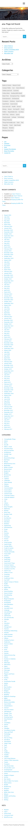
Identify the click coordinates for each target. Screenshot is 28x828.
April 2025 (7, 245)
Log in (5, 811)
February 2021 (8, 339)
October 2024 (8, 256)
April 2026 (7, 222)
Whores (6, 794)
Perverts (6, 672)
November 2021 (8, 322)
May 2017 (6, 423)
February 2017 (8, 429)
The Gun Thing (8, 737)
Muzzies (6, 651)
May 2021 (6, 333)
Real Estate (7, 689)
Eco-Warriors (7, 518)
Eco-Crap (6, 516)
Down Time (5, 96)
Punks (5, 679)
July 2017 (6, 419)
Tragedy (6, 754)
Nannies (6, 653)
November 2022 (8, 299)
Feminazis (7, 536)
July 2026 (6, 217)
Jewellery (6, 606)
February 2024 (8, 271)
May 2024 (6, 266)
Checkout (6, 143)
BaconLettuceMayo (9, 458)
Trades (6, 751)
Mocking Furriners (9, 640)
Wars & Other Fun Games (11, 781)
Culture (6, 503)
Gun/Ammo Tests (9, 578)
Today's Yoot (7, 743)
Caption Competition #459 (11, 49)
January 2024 (8, 273)
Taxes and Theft (8, 732)
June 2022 (7, 309)
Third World (7, 741)
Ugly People (17, 125)
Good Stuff (7, 561)
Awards (6, 456)
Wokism (6, 798)
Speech (6, 724)
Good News (5, 104)
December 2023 (8, 275)
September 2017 (8, 416)
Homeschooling (8, 591)
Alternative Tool (8, 53)
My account (7, 145)
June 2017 (7, 421)
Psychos (6, 677)
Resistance (7, 692)
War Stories (7, 779)
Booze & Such (16, 85)
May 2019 (6, 378)
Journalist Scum (8, 608)
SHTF (5, 721)
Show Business (8, 719)
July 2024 (6, 262)
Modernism (7, 642)
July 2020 (6, 352)
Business (6, 476)
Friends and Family (9, 551)
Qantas (6, 683)
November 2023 (8, 277)
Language (6, 610)
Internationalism (8, 604)
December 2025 (8, 230)
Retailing (6, 694)
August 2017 (7, 418)
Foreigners (5, 101)
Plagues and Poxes (9, 674)
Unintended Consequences (11, 771)
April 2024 (7, 267)
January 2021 (8, 341)
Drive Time (7, 512)
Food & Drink (7, 544)
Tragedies (5, 125)
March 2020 (7, 359)
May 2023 (6, 288)
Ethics (5, 531)
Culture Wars (6, 93)
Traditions (6, 752)
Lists (5, 621)
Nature (6, 657)
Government (13, 104)
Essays (6, 529)
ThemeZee (21, 824)
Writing (6, 799)
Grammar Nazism (9, 565)
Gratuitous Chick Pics (10, 567)
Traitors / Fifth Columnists (11, 760)
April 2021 (7, 335)
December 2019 (8, 365)
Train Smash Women (9, 758)
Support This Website (10, 149)
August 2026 (7, 215)
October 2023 (8, 279)
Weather (11, 127)
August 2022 (7, 305)
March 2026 (7, 224)
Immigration (7, 600)
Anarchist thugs (8, 448)
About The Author (9, 151)
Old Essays (7, 662)
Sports (17, 114)
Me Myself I (16, 109)
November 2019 (8, 367)
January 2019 (8, 386)
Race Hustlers (8, 687)
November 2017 (8, 412)
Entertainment (6, 98)
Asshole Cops (7, 454)
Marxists (6, 632)
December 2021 (8, 320)
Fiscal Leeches (8, 542)
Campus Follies (6, 88)
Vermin (6, 777)
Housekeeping (8, 595)
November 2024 (8, 254)
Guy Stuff (6, 580)
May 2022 (6, 311)
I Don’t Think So (8, 45)
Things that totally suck (8, 122)
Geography (7, 557)
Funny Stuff (7, 553)
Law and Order (8, 612)
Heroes (19, 106)
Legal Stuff (7, 613)
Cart (5, 141)
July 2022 (6, 307)
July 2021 (6, 329)
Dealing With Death (16, 93)
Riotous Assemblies (9, 702)
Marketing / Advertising (10, 630)
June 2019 (7, 376)
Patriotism (7, 668)
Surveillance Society (9, 730)
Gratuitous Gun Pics (9, 568)
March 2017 (7, 427)
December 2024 (8, 252)
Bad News (7, 459)
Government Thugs (9, 563)
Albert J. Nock (8, 446)
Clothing (6, 486)
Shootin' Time (8, 713)
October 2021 (8, 324)
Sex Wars (21, 112)
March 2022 (7, 314)
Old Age (6, 660)
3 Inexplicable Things (10, 439)
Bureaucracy (7, 475)
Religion (6, 690)
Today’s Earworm (8, 51)
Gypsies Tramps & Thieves (11, 582)
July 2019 (6, 374)
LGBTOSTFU (7, 615)
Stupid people (6, 117)
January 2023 (8, 296)
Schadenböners (8, 705)
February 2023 (8, 294)
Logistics (6, 625)
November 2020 (8, 344)
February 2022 (8, 316)
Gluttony (12, 101)
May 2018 (6, 401)
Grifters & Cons (8, 572)
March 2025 (7, 247)
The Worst (7, 739)
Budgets (6, 473)
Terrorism (6, 736)
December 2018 (8, 388)
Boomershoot (8, 469)
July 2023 (6, 284)
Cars (13, 88)
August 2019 (7, 373)
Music (22, 109)
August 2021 (7, 327)
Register (6, 809)
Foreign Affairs (8, 546)
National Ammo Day (9, 655)
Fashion (6, 535)
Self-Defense (7, 711)
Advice (6, 441)
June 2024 (7, 264)
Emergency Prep (14, 96)
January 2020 (8, 363)
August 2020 (7, 350)
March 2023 (7, 292)
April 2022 (7, 312)
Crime (5, 499)
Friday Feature (8, 550)
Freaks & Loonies (8, 548)
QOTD (5, 685)
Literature (7, 623)
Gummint (6, 576)
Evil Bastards (15, 98)
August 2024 (7, 260)
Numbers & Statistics (10, 659)
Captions (6, 478)
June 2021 (7, 331)
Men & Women (8, 636)
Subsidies (6, 728)
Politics (4, 112)
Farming (6, 533)
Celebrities (7, 480)
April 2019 (7, 380)
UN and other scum (9, 767)
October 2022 (8, 301)
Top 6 (5, 747)
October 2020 (8, 346)
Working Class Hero (7, 130)
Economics (7, 520)
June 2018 (7, 399)
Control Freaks (8, 493)
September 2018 (8, 393)
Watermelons (8, 782)
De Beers (6, 505)
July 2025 (6, 239)
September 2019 (8, 371)
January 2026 (8, 228)
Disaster (6, 510)
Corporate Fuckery (9, 495)
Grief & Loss (7, 570)
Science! (6, 707)
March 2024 (7, 269)
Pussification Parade (9, 681)
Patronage (7, 670)
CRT (5, 501)
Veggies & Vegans (9, 775)
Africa (5, 443)
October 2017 (8, 414)
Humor (10, 109)
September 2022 (8, 303)
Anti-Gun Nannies (9, 450)
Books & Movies (6, 85)
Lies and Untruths (9, 617)
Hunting (6, 597)
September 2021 (8, 326)
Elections (6, 523)
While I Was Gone (9, 792)
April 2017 (7, 425)
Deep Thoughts (8, 506)
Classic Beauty (8, 482)
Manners (6, 628)
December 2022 (8, 297)
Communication (8, 488)
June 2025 (7, 241)
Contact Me (7, 153)
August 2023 (7, 282)
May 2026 (6, 220)
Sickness (12, 114)
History (4, 109)
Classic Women (20, 88)
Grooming (7, 574)
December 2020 (8, 343)
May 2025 (6, 243)
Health (13, 106)
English (23, 96)
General (6, 555)
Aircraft (6, 444)
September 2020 (8, 348)
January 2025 (8, 250)
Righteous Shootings (9, 696)
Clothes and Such (7, 90)
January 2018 (8, 408)
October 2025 (8, 234)
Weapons (5, 127)
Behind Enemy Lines (9, 463)
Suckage (14, 117)
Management (7, 627)
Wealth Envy (7, 786)
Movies (6, 645)
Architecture (7, 452)
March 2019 (7, 382)
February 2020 (8, 361)
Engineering (7, 525)
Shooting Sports (8, 717)
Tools (18, 122)
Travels (6, 762)
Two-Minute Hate (9, 766)
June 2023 (7, 286)
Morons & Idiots (8, 644)
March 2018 (7, 404)
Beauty (6, 461)
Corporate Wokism (9, 497)
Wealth (6, 784)
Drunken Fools (8, 514)
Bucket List (7, 471)
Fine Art (6, 540)
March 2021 (7, 337)
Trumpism (7, 764)
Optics (6, 666)
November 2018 (8, 389)
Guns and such (6, 106)
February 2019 (8, 384)
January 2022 (8, 318)
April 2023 (7, 290)
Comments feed (8, 815)
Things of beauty (7, 119)
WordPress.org (8, 817)
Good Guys (19, 101)
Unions (6, 773)
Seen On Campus (9, 709)
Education (6, 521)
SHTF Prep (5, 114)
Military (6, 638)
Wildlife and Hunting (9, 796)
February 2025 (8, 249)
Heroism (6, 585)
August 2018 (7, 395)
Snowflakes (7, 722)
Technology (21, 117)
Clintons (6, 484)
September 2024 (8, 258)
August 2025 (7, 237)
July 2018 (6, 397)
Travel (11, 125)
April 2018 (7, 403)
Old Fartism (7, 664)
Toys (22, 122)
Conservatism (8, 490)
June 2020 (7, 354)
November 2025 (8, 232)
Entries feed (7, 813)
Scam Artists (7, 704)
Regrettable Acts (12, 112)
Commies (16, 90)
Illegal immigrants (9, 598)
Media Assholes (8, 634)
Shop (5, 147)
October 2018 (8, 391)
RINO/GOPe (7, 700)
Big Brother (7, 465)
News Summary (8, 47)
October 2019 (8, 369)
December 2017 (8, 410)
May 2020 (6, 356)
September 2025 (8, 235)
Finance (6, 538)
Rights (6, 698)
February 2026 (8, 226)
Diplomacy (7, 508)
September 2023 (8, 281)
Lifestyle (6, 619)
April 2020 (7, 358)
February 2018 (8, 406)
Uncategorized (8, 769)
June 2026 (7, 219)
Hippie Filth (7, 587)
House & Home (8, 593)
